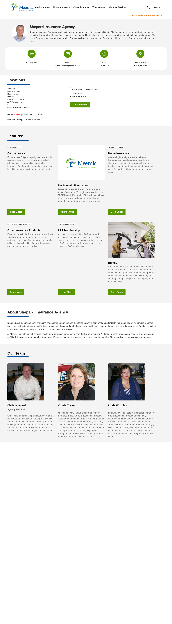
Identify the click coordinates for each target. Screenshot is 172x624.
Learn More (16, 292)
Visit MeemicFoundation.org (145, 16)
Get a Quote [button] (31, 63)
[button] (68, 54)
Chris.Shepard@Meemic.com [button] (67, 66)
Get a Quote (16, 212)
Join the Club (67, 212)
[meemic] (21, 7)
